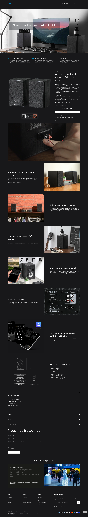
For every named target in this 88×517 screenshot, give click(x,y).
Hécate (9, 499)
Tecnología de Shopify (11, 513)
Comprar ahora (67, 111)
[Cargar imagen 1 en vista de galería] (24, 116)
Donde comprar (41, 505)
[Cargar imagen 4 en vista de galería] (35, 116)
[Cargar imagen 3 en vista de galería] (31, 116)
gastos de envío (59, 81)
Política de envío (11, 514)
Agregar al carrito (68, 108)
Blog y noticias (25, 500)
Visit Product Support (14, 452)
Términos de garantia (42, 502)
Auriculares (10, 502)
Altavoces (9, 500)
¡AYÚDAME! (40, 497)
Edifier (56, 71)
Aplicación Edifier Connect (42, 504)
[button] (71, 3)
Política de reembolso (19, 513)
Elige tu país (10, 505)
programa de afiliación (27, 499)
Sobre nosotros (25, 497)
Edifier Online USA (13, 511)
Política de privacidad (27, 513)
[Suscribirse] (78, 502)
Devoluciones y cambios (42, 500)
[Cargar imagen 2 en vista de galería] (27, 116)
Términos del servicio (35, 513)
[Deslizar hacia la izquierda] (20, 116)
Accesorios (9, 504)
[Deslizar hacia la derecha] (38, 116)
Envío (39, 499)
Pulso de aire (10, 497)
